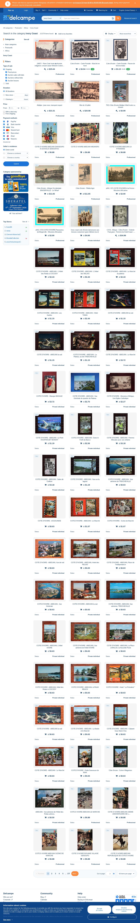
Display (110, 34)
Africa (7, 51)
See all (26, 39)
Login (26, 10)
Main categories (11, 44)
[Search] (118, 18)
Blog (42, 897)
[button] (112, 18)
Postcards (8, 48)
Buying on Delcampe (85, 900)
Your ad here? (17, 213)
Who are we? (8, 897)
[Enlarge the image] (49, 49)
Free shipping (10, 114)
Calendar (43, 900)
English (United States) (127, 10)
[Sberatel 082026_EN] (15, 202)
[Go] (114, 873)
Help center (82, 897)
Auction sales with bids (16, 75)
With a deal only (11, 112)
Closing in (9, 99)
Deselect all (6, 142)
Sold (7, 83)
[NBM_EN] (15, 183)
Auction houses (13, 81)
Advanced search (130, 18)
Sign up (11, 10)
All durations (10, 91)
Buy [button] (37, 10)
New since (9, 95)
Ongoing (9, 69)
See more (6, 920)
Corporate (7, 900)
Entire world (10, 150)
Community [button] (52, 10)
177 (68, 873)
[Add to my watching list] (62, 41)
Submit (16, 164)
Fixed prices (12, 72)
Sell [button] (43, 10)
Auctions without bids (15, 78)
